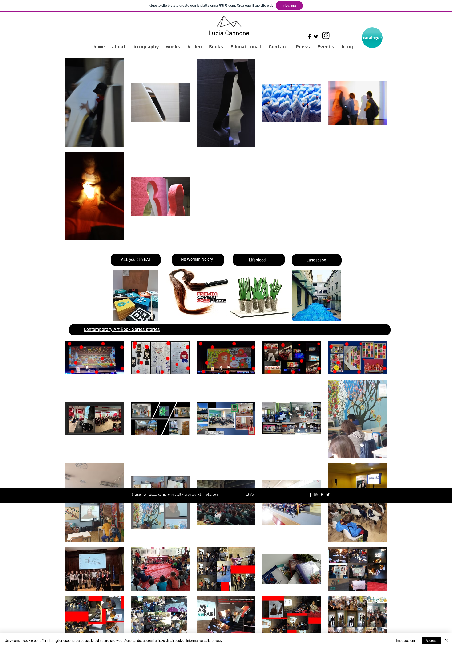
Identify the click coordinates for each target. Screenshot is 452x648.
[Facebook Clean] (322, 494)
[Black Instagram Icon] (326, 35)
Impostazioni (405, 640)
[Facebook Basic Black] (309, 36)
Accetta (431, 640)
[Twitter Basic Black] (316, 36)
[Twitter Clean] (328, 494)
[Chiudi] (446, 640)
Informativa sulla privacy (204, 640)
